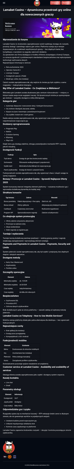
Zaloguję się (55, 3)
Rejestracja (66, 3)
